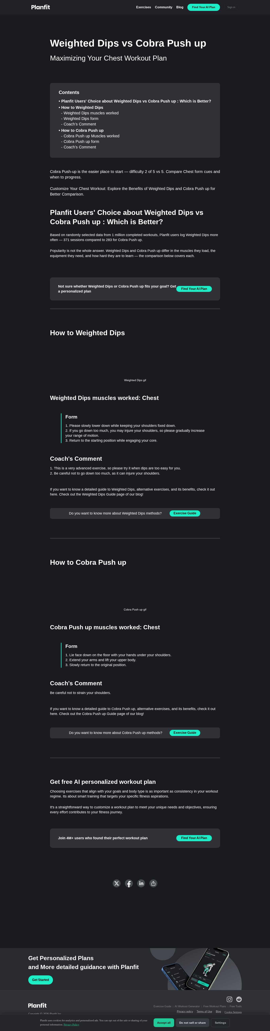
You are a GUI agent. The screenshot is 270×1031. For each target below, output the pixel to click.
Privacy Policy (71, 1024)
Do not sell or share (192, 1022)
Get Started (40, 980)
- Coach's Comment (78, 124)
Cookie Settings (233, 1012)
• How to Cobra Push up (81, 130)
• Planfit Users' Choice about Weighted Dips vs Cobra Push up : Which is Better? (135, 101)
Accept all (164, 1022)
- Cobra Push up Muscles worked (90, 136)
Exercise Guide (185, 513)
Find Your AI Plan (194, 289)
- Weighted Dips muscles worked (90, 113)
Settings (220, 1022)
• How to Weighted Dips (81, 107)
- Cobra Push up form (80, 141)
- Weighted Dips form (79, 118)
